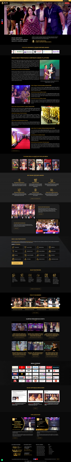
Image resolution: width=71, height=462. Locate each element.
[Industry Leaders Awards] (17, 454)
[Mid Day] (36, 367)
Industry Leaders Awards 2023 (41, 451)
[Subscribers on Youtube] (2, 23)
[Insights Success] (29, 381)
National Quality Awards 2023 (40, 452)
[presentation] (11, 304)
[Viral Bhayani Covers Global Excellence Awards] (22, 374)
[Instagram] (23, 164)
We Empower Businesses (19, 223)
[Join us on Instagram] (2, 21)
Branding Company (44, 461)
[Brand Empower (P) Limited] (4, 3)
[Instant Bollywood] (36, 381)
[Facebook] (34, 459)
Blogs (49, 447)
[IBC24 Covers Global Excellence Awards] (15, 374)
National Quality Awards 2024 (40, 448)
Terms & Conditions (51, 451)
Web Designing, (34, 461)
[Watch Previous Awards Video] (17, 302)
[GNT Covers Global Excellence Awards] (29, 367)
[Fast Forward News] (42, 381)
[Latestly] (42, 374)
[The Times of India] (49, 367)
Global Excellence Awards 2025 (41, 447)
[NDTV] (15, 370)
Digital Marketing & (39, 461)
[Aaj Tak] (15, 381)
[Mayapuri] (49, 377)
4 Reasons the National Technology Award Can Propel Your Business (47, 432)
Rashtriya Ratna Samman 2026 (41, 446)
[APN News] (49, 374)
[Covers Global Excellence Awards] (56, 367)
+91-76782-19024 (27, 449)
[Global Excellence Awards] (17, 447)
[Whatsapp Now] (2, 460)
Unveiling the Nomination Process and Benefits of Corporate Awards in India (22, 432)
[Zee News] (42, 367)
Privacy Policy (51, 452)
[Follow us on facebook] (2, 20)
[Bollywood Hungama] (42, 377)
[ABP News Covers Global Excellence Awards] (22, 367)
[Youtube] (37, 459)
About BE (50, 446)
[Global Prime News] (56, 377)
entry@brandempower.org (28, 450)
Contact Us (50, 448)
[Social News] (49, 381)
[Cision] (22, 381)
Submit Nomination (65, 0)
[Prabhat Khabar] (36, 377)
